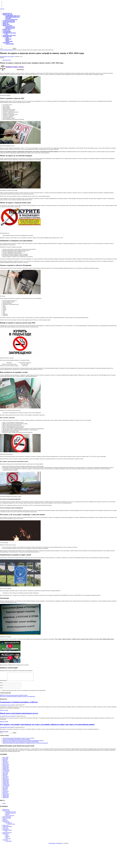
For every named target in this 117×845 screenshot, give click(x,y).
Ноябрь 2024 (6, 782)
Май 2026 (5, 760)
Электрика (6, 42)
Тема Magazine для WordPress (55, 843)
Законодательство (9, 20)
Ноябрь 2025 (6, 768)
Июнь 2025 (5, 774)
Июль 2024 (5, 787)
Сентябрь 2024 (6, 785)
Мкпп (7, 40)
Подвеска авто (7, 25)
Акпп (7, 37)
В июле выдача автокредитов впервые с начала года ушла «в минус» (19, 738)
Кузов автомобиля (9, 22)
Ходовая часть (10, 26)
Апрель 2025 (6, 776)
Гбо (6, 34)
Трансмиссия (7, 36)
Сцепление (9, 41)
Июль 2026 (5, 758)
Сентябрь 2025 (6, 770)
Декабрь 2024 (6, 781)
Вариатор (8, 39)
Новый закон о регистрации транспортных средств (19, 713)
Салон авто (6, 30)
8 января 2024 (3, 727)
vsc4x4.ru (2, 8)
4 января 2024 (3, 56)
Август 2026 (5, 757)
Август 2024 (5, 786)
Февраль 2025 (6, 779)
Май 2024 (5, 790)
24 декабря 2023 (3, 716)
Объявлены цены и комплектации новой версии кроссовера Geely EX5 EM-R (21, 741)
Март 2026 (5, 763)
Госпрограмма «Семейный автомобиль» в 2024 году (19, 702)
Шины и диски (10, 28)
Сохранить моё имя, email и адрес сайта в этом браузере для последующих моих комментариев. (24, 690)
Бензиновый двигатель (12, 15)
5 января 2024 (3, 704)
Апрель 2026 (6, 762)
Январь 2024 (6, 795)
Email (1, 685)
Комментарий (3, 680)
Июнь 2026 (5, 759)
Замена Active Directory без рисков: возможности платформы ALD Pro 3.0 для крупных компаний (25, 742)
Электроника (9, 43)
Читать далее (4, 710)
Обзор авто (6, 24)
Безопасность (7, 13)
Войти (4, 803)
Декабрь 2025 (6, 767)
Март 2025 (5, 778)
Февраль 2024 (6, 793)
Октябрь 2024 (6, 784)
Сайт (1, 687)
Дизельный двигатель (12, 17)
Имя (1, 682)
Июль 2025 (5, 773)
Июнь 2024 (5, 788)
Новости (5, 23)
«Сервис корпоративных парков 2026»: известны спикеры (16, 739)
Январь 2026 (6, 765)
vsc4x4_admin (10, 56)
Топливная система (9, 32)
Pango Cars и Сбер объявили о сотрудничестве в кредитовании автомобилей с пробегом (23, 740)
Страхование (7, 31)
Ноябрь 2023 (6, 797)
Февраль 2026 (6, 764)
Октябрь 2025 (6, 769)
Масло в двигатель (11, 19)
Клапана (8, 18)
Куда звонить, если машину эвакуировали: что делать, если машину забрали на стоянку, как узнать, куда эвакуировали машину (47, 724)
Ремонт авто (7, 29)
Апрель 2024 (6, 791)
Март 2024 (5, 792)
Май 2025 (5, 775)
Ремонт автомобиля (7, 826)
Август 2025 (5, 771)
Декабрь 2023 (6, 796)
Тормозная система (9, 35)
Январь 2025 (6, 780)
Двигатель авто (8, 14)
